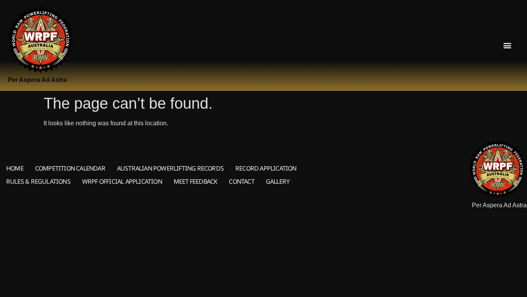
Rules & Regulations (38, 181)
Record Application (266, 168)
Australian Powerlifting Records (170, 168)
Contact (241, 181)
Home (15, 168)
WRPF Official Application (122, 181)
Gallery (277, 181)
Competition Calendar (70, 168)
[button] (507, 45)
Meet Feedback (196, 181)
